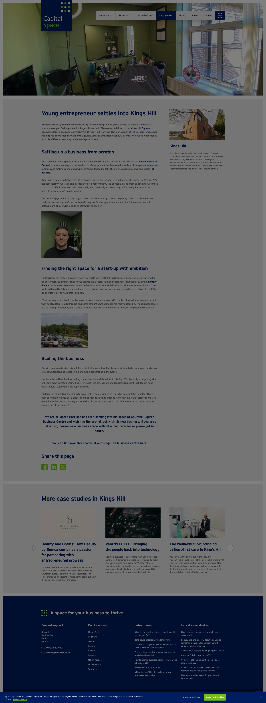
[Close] (261, 697)
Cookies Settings (191, 697)
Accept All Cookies (215, 697)
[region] (133, 697)
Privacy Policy (20, 700)
